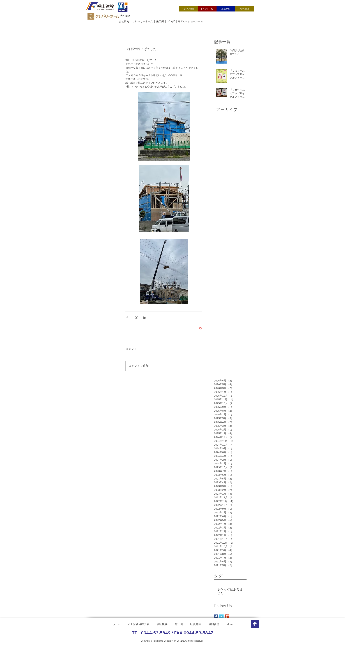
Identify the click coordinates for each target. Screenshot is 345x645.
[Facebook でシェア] (127, 317)
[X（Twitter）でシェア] (136, 317)
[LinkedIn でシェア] (144, 317)
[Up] (255, 624)
